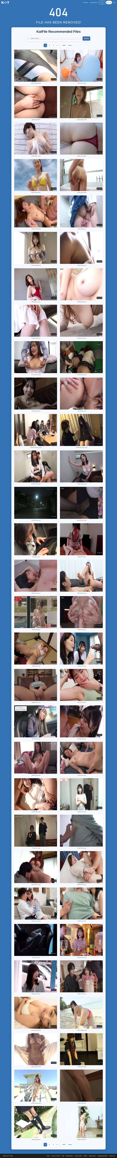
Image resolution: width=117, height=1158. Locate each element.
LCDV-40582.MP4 (36, 83)
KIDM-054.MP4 (36, 1139)
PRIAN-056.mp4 (36, 411)
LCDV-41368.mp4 (36, 265)
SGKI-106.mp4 (36, 629)
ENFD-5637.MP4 (36, 156)
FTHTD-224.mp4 (36, 374)
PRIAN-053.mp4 (81, 265)
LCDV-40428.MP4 (36, 1030)
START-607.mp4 (36, 884)
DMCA (85, 1155)
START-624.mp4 (36, 520)
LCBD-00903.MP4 (36, 1103)
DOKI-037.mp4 (82, 556)
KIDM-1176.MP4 (81, 156)
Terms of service (56, 1155)
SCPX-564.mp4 (82, 775)
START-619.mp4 (81, 848)
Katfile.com (6, 1155)
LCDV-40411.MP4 (82, 119)
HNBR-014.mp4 (36, 666)
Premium (85, 2)
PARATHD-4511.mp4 (36, 447)
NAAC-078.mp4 (82, 83)
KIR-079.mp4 (36, 556)
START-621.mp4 (36, 811)
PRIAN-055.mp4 (81, 338)
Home (48, 1155)
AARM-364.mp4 (81, 921)
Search (86, 38)
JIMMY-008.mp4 (36, 775)
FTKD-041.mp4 (36, 848)
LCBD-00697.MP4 (36, 1066)
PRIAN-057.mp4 (36, 301)
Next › (70, 45)
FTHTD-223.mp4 (36, 484)
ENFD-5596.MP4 (36, 192)
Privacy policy (78, 1155)
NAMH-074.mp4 (36, 593)
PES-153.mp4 (36, 957)
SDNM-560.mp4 (81, 884)
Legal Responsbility (102, 1155)
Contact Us (112, 1155)
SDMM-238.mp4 (36, 994)
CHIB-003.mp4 (82, 229)
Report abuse (92, 1155)
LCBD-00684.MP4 (82, 1030)
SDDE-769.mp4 (82, 994)
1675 (64, 45)
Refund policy (69, 1155)
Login (102, 2)
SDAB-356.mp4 (82, 739)
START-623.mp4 (81, 957)
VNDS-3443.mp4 (81, 484)
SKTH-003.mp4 (82, 702)
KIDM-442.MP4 (82, 1066)
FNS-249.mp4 (82, 629)
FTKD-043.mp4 (82, 411)
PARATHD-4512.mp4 (81, 447)
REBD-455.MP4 (81, 1139)
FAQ (63, 1155)
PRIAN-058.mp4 (36, 338)
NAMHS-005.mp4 (36, 229)
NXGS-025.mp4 (81, 593)
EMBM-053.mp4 (36, 702)
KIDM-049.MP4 (82, 1103)
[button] (114, 2)
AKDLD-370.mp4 (36, 921)
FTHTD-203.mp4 (81, 374)
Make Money (93, 2)
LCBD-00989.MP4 (82, 192)
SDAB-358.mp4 (82, 666)
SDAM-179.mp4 (81, 811)
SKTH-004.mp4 (36, 739)
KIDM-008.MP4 (36, 119)
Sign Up (109, 2)
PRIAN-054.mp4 (81, 301)
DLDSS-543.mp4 (81, 520)
